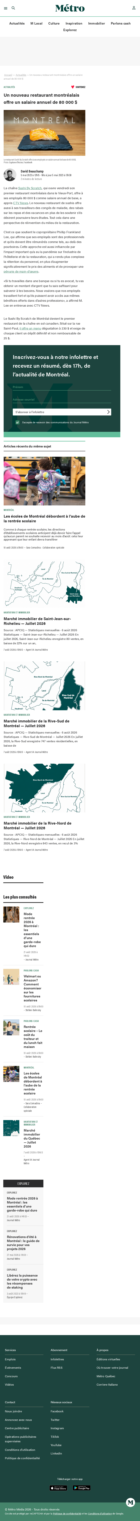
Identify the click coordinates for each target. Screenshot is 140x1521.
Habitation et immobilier (17, 612)
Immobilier (96, 23)
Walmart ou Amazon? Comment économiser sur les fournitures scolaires (32, 988)
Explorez (70, 29)
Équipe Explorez (14, 1297)
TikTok (55, 1436)
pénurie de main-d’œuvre (21, 271)
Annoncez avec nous (18, 1420)
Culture (54, 23)
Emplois (10, 1359)
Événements (13, 1367)
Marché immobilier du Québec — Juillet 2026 (32, 1138)
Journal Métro (32, 959)
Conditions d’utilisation (20, 1450)
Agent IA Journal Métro (37, 649)
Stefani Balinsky (33, 1010)
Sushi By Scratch (30, 188)
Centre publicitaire (17, 1428)
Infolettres (57, 1359)
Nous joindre (13, 1411)
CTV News (20, 203)
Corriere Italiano (107, 1384)
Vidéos (9, 1384)
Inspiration (74, 23)
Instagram (57, 1428)
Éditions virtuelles (108, 1359)
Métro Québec (106, 1376)
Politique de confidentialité (22, 1458)
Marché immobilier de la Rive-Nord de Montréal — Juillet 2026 (37, 825)
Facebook (57, 1411)
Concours (11, 1376)
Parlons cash (121, 23)
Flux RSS (57, 1367)
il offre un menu (30, 328)
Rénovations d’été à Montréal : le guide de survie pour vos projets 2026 (23, 1242)
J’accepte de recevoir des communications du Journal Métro (55, 422)
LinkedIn (56, 1453)
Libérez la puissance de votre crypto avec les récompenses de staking (22, 1281)
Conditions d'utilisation (100, 1513)
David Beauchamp (32, 171)
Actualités (17, 23)
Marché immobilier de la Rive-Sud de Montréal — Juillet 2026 (36, 723)
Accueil (8, 75)
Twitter (55, 1420)
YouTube (56, 1445)
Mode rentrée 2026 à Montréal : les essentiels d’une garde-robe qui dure (22, 1204)
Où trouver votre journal (112, 1367)
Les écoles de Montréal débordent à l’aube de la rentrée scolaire (44, 518)
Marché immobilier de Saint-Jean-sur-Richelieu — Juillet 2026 (37, 621)
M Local (36, 23)
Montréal (9, 509)
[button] (5, 8)
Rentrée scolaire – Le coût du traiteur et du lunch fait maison (33, 1036)
